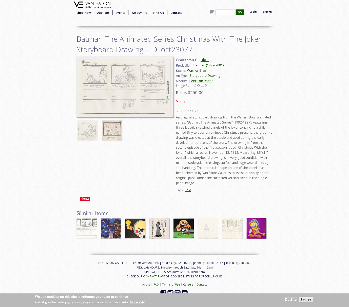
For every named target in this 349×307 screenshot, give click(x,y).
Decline (291, 299)
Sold (188, 190)
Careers (188, 284)
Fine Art (158, 13)
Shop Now (84, 13)
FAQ (156, 284)
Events (120, 13)
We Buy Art (139, 13)
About (146, 284)
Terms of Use (171, 284)
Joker (204, 59)
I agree (306, 299)
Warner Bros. (197, 70)
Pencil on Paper (201, 81)
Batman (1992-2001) (208, 65)
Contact (176, 13)
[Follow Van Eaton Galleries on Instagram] (178, 293)
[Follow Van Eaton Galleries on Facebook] (163, 293)
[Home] (92, 4)
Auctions (103, 13)
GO (240, 12)
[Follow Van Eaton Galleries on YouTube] (185, 293)
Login (253, 11)
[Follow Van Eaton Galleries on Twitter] (170, 293)
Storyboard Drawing (204, 75)
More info (137, 302)
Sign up (267, 11)
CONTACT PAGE (154, 276)
